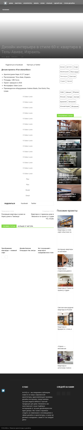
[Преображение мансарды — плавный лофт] (9, 239)
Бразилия (63, 102)
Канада (69, 97)
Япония (62, 97)
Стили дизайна (69, 3)
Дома (11, 3)
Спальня (49, 3)
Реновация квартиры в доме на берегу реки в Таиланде (13, 215)
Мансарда (74, 72)
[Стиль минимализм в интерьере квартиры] (69, 193)
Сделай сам (58, 3)
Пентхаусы (63, 76)
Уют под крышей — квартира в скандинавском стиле (45, 250)
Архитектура (27, 3)
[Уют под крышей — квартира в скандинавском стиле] (46, 239)
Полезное (5, 9)
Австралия (72, 102)
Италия (76, 92)
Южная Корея (65, 106)
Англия (76, 97)
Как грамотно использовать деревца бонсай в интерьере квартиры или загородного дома (68, 159)
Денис (8, 57)
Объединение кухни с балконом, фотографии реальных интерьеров (68, 177)
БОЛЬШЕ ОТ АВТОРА (25, 226)
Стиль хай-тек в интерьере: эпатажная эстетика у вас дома (68, 145)
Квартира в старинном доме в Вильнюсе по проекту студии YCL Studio (42, 216)
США (62, 92)
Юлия (61, 135)
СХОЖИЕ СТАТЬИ (9, 226)
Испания (75, 106)
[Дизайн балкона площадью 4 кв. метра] (28, 239)
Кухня (42, 3)
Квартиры (18, 3)
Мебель (36, 3)
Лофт (76, 67)
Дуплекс (69, 67)
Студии (62, 81)
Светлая (72, 76)
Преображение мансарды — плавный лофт (9, 250)
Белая (62, 67)
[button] (78, 6)
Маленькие (64, 72)
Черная (69, 81)
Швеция (68, 92)
